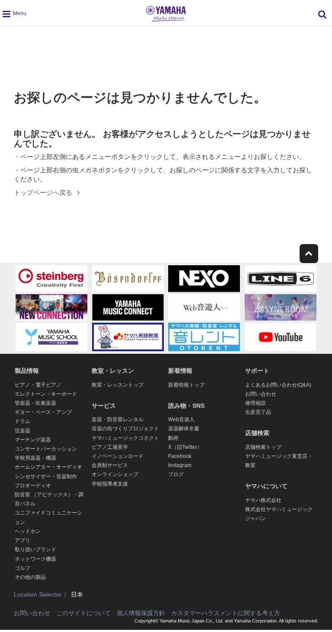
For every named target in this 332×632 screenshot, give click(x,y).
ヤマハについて (266, 486)
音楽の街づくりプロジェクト (125, 429)
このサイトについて (83, 613)
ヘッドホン (28, 531)
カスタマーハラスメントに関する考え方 (225, 613)
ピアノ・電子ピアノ (38, 385)
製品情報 (27, 370)
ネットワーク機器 (35, 559)
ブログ (176, 474)
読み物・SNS (186, 405)
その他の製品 (30, 577)
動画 (173, 438)
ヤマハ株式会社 (263, 500)
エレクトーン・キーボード (46, 394)
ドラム (22, 421)
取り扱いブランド (35, 549)
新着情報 (180, 370)
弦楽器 (22, 431)
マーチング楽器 (33, 440)
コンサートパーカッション (46, 449)
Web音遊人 (181, 419)
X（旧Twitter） (185, 447)
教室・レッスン (113, 370)
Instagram (180, 465)
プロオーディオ (33, 486)
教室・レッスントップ (118, 385)
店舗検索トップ (263, 447)
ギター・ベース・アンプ (43, 412)
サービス (104, 405)
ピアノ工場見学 (110, 447)
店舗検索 (257, 432)
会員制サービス (110, 465)
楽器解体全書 (183, 429)
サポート (257, 370)
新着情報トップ (186, 385)
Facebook (180, 456)
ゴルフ (22, 568)
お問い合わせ (260, 394)
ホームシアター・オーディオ (48, 467)
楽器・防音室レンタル (118, 419)
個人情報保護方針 (141, 613)
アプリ (22, 540)
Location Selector (37, 594)
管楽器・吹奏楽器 (35, 403)
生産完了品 (258, 412)
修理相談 (255, 403)
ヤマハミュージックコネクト (125, 438)
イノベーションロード (118, 456)
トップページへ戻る (44, 192)
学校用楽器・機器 (35, 458)
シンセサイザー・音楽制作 (46, 476)
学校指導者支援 (110, 484)
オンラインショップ (115, 474)
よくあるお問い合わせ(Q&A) (278, 385)
